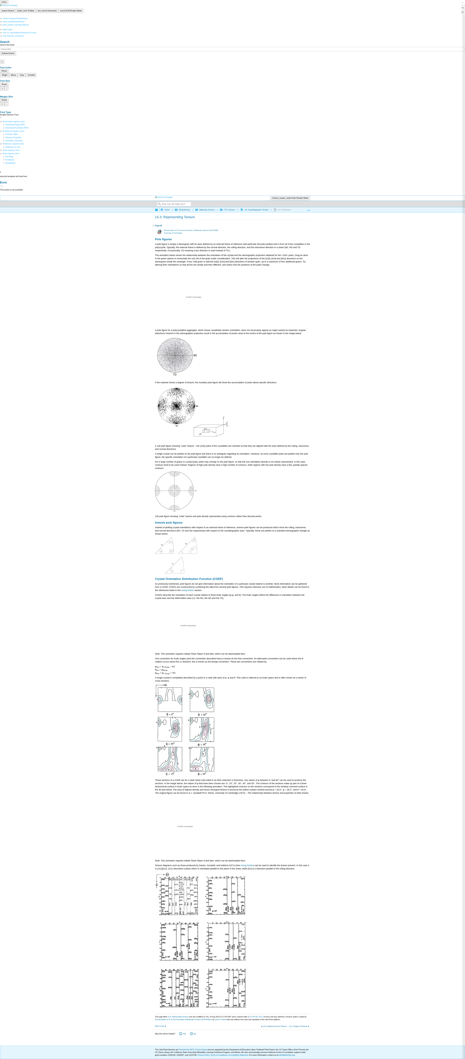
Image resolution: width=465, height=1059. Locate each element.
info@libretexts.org (286, 1055)
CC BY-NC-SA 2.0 (256, 1017)
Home (167, 210)
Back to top (159, 1026)
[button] (9, 160)
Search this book (7, 45)
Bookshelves (184, 210)
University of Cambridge (173, 233)
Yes (184, 1034)
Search (159, 204)
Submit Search (8, 53)
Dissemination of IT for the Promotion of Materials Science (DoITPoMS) (191, 230)
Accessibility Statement (238, 1055)
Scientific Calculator (14, 141)
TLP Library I (230, 210)
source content (220, 1019)
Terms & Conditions (218, 1055)
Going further (187, 590)
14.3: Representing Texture (178, 1017)
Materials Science (207, 210)
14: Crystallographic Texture (256, 210)
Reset (4, 71)
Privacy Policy (203, 1055)
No (195, 1034)
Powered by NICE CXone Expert (193, 1050)
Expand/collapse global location (308, 209)
